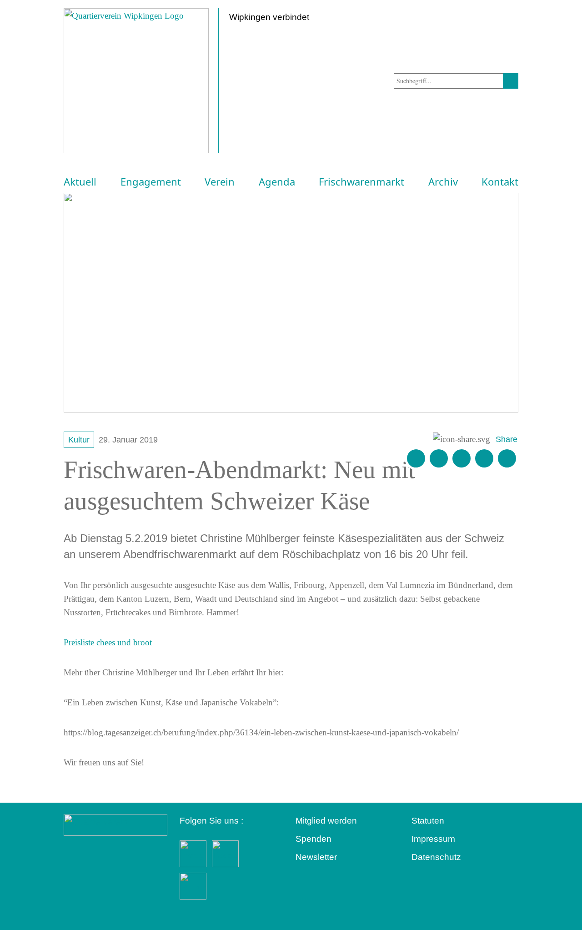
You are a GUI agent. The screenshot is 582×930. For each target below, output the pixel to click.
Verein (220, 182)
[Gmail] (416, 458)
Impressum (433, 839)
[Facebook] (438, 458)
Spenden (313, 839)
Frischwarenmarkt (361, 182)
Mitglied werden (326, 820)
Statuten (427, 820)
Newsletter (316, 857)
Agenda (277, 182)
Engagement (150, 182)
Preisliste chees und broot (108, 642)
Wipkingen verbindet (269, 17)
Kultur (79, 439)
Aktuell (80, 182)
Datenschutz (436, 857)
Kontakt (500, 182)
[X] (461, 458)
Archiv (443, 182)
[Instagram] (484, 458)
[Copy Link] (507, 458)
